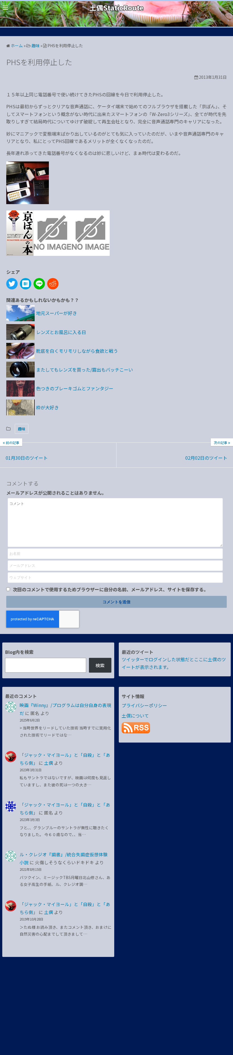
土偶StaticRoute (116, 8)
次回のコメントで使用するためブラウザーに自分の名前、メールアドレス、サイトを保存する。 (110, 589)
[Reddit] (53, 283)
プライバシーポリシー (144, 705)
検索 (100, 665)
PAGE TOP (222, 1018)
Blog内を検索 (19, 651)
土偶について (135, 715)
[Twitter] (12, 283)
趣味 (21, 429)
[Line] (39, 283)
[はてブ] (25, 283)
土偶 (48, 763)
